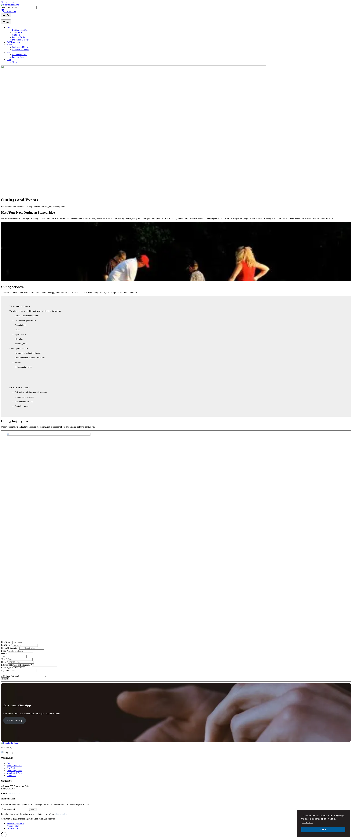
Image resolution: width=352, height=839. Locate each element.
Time (4, 659)
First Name (6, 642)
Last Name (6, 645)
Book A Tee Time (20, 30)
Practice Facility (19, 37)
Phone (4, 662)
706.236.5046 (14, 793)
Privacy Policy (13, 826)
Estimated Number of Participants (16, 665)
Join (8, 52)
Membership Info (19, 54)
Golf (9, 27)
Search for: (6, 7)
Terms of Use (12, 828)
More (9, 59)
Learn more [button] (307, 822)
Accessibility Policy (15, 823)
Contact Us (11, 775)
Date (4, 653)
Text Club (11, 768)
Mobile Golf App (14, 773)
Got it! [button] (323, 830)
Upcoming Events (14, 770)
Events (10, 45)
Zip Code (6, 670)
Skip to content (7, 2)
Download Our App (21, 40)
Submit (5, 679)
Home (9, 763)
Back (6, 22)
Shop (14, 62)
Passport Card (18, 57)
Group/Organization (10, 648)
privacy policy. (60, 814)
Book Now (11, 11)
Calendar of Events (20, 49)
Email (4, 651)
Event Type (7, 667)
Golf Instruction (13, 42)
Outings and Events (20, 47)
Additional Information (11, 676)
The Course (17, 32)
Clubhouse (16, 35)
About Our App (14, 720)
